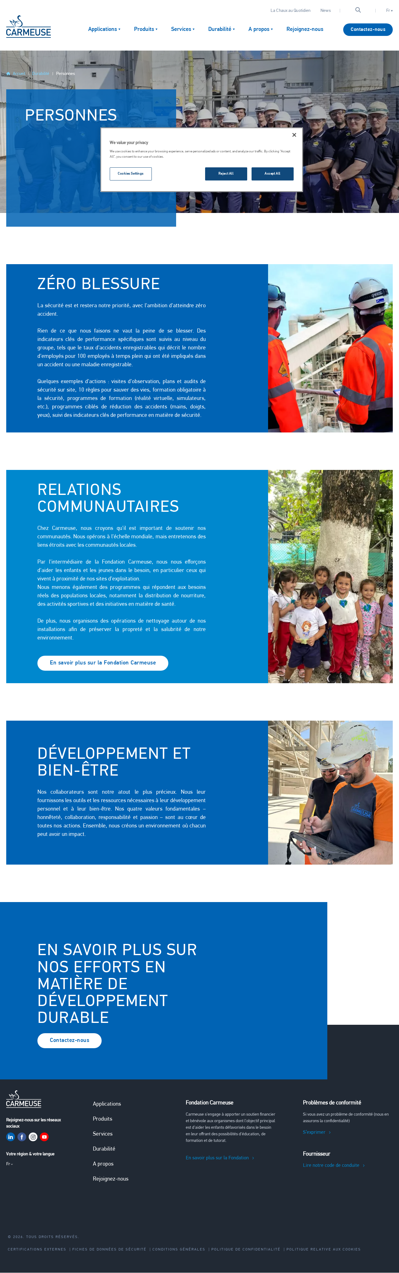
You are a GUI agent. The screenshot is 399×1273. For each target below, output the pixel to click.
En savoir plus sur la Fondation (217, 1158)
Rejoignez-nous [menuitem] (304, 29)
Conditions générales (178, 1249)
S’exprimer (314, 1132)
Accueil (19, 74)
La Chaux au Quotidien (290, 10)
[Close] (294, 135)
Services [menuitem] (181, 29)
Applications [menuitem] (102, 29)
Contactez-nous (368, 29)
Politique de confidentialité (246, 1249)
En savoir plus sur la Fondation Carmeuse (103, 663)
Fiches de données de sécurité (109, 1249)
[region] (201, 159)
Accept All (273, 173)
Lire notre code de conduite (331, 1165)
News (325, 10)
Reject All (226, 173)
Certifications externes (37, 1249)
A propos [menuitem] (258, 29)
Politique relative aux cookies (323, 1249)
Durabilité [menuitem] (219, 29)
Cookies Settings (131, 173)
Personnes (65, 74)
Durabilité (40, 74)
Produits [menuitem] (144, 29)
